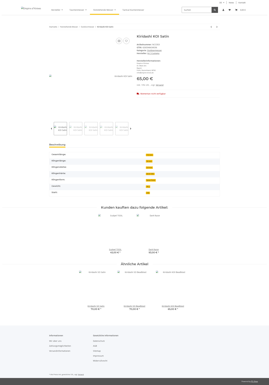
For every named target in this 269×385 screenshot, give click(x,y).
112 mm (150, 155)
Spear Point (151, 180)
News (231, 2)
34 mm (149, 161)
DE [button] (220, 2)
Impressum (98, 355)
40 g (148, 187)
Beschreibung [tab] (57, 144)
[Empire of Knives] (31, 8)
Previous (51, 128)
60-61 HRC (150, 174)
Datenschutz (99, 341)
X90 (148, 193)
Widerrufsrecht (100, 360)
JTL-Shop (254, 381)
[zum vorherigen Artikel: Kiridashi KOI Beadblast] (211, 27)
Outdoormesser (154, 50)
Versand (160, 85)
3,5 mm (149, 168)
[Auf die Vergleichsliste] (119, 41)
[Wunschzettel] (229, 10)
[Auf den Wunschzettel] (126, 41)
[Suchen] (215, 10)
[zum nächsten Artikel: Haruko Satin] (217, 27)
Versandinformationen (59, 351)
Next (130, 128)
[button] (223, 10)
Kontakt (242, 2)
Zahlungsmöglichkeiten (60, 346)
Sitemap (97, 351)
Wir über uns (55, 341)
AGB (95, 346)
